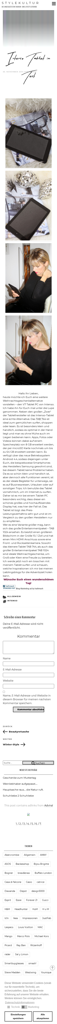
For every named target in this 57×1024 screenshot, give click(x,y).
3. (24, 823)
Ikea (15, 918)
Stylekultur (21, 3)
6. (36, 823)
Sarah (33, 72)
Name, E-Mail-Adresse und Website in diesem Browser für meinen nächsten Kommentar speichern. (27, 699)
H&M (7, 909)
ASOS (8, 864)
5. (32, 823)
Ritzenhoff (36, 945)
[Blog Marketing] (9, 587)
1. (16, 823)
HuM (35, 909)
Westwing (30, 972)
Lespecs (9, 927)
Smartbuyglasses (14, 963)
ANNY (43, 854)
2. (20, 823)
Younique (46, 972)
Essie (18, 900)
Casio (29, 882)
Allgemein (14, 596)
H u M (45, 909)
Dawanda (10, 891)
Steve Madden (12, 972)
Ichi (7, 918)
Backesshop (22, 864)
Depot (23, 891)
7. (40, 823)
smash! (32, 963)
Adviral (48, 805)
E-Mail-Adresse (12, 669)
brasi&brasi (24, 873)
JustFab (46, 918)
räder (7, 954)
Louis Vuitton (25, 927)
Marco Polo (23, 936)
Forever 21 (31, 900)
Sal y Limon (21, 954)
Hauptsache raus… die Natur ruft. (23, 789)
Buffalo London (43, 873)
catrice (40, 882)
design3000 (38, 891)
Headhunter (21, 909)
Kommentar (28, 636)
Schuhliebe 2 (11, 795)
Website (8, 680)
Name (7, 658)
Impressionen (30, 918)
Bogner (9, 873)
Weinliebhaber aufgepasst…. (20, 783)
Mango (8, 936)
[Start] (52, 967)
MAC (40, 927)
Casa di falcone (13, 882)
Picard (8, 945)
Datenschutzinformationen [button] (20, 1002)
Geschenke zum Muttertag (19, 777)
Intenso (12, 601)
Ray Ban (21, 945)
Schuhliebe (27, 795)
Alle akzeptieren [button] (43, 1016)
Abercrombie (12, 854)
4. (28, 823)
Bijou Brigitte (41, 864)
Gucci (45, 900)
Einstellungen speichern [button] (18, 1016)
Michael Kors (42, 936)
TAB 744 (41, 418)
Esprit (8, 900)
